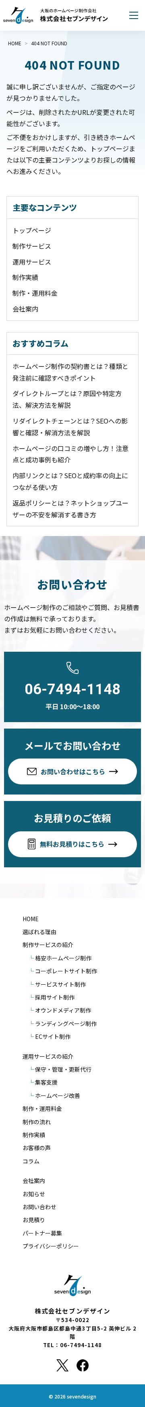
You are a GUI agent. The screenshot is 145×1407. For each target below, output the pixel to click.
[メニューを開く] (134, 15)
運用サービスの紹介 (48, 1056)
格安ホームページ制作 (63, 958)
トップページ (31, 230)
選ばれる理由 (39, 932)
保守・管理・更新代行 (63, 1069)
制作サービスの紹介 (48, 945)
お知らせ (34, 1194)
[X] (62, 1365)
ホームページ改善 (57, 1095)
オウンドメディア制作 (63, 1010)
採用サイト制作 (55, 997)
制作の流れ (37, 1122)
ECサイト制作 (52, 1036)
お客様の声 (37, 1148)
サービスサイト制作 (60, 984)
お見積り (34, 1220)
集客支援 (46, 1082)
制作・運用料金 (35, 293)
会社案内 (25, 309)
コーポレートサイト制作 (66, 971)
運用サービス (31, 262)
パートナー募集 (42, 1233)
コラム (31, 1161)
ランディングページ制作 (66, 1023)
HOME (31, 919)
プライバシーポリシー (51, 1246)
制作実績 (25, 277)
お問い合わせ (39, 1207)
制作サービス (31, 246)
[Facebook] (83, 1365)
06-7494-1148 (72, 689)
